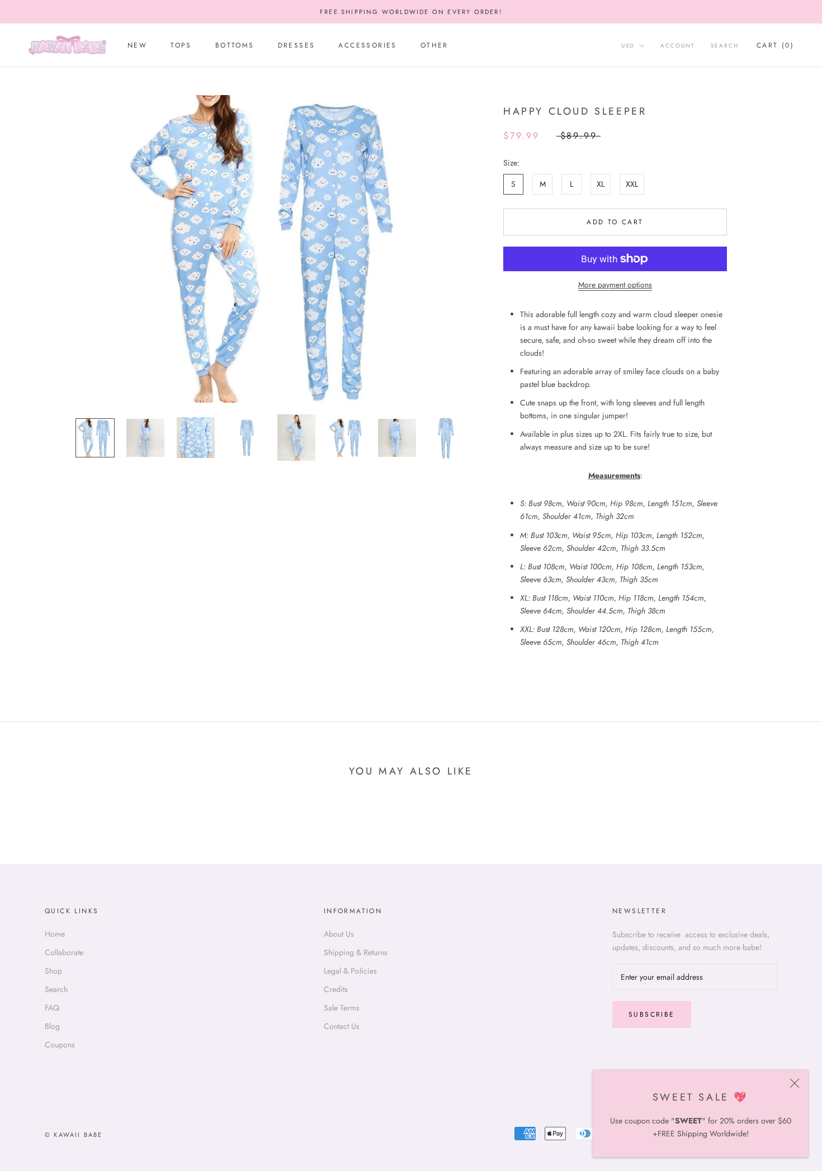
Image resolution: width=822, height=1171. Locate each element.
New (137, 46)
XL (600, 184)
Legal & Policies (350, 970)
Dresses (296, 46)
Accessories (367, 46)
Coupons (60, 1044)
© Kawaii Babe (74, 1134)
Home (55, 933)
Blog (52, 1026)
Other (434, 46)
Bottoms (234, 46)
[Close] (795, 1083)
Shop (53, 970)
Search (725, 46)
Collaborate (64, 952)
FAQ (52, 1007)
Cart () (775, 46)
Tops (181, 46)
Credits (336, 989)
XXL (632, 184)
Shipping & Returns (356, 952)
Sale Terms (342, 1007)
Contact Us (342, 1026)
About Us (339, 933)
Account (677, 46)
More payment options (615, 284)
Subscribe (652, 1014)
